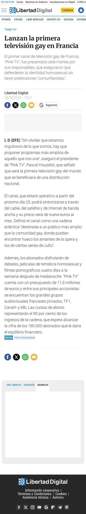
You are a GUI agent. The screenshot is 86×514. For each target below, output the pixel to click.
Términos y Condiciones (34, 494)
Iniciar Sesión (81, 10)
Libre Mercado (35, 19)
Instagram (32, 507)
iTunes (66, 507)
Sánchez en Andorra (36, 2)
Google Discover (46, 507)
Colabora (67, 10)
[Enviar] (23, 105)
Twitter (25, 507)
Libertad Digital (43, 481)
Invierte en (53, 19)
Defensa (69, 19)
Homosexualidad (25, 337)
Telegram (59, 507)
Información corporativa (42, 490)
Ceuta (20, 2)
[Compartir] (7, 105)
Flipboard (53, 507)
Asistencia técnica (35, 497)
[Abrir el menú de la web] (5, 10)
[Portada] (30, 10)
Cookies (61, 494)
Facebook (18, 507)
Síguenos (51, 105)
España (18, 19)
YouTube (39, 507)
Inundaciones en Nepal (62, 2)
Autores (58, 497)
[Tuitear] (15, 105)
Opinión (6, 19)
